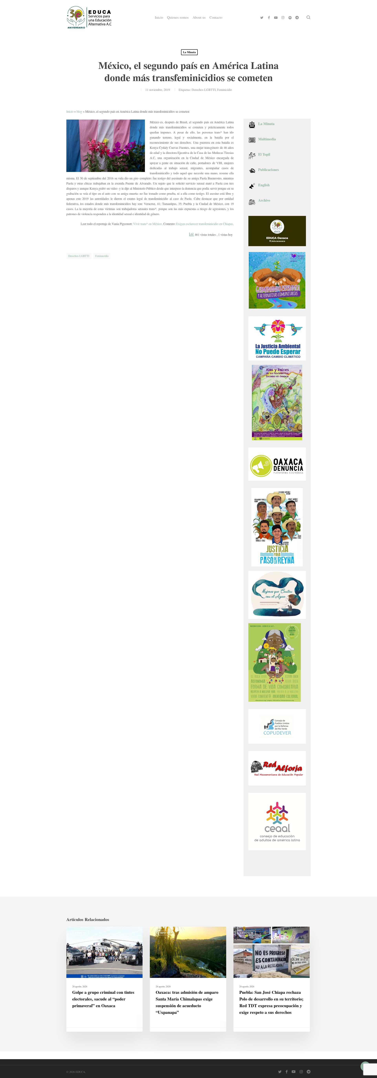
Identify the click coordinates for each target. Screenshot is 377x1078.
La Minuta (189, 52)
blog (79, 111)
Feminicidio (224, 90)
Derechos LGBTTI (204, 90)
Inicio (69, 111)
